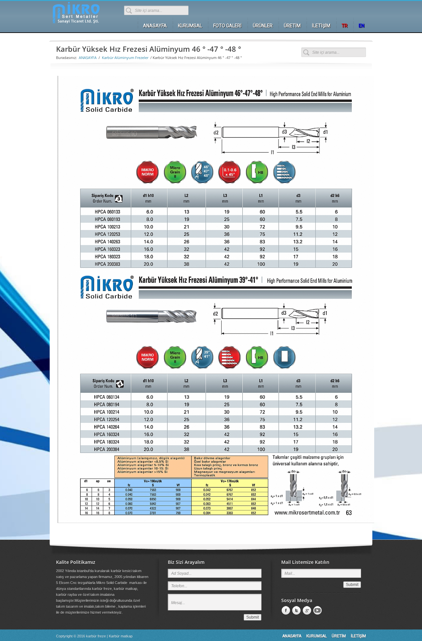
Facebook (285, 610)
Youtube (317, 610)
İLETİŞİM (358, 636)
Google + (306, 610)
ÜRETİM (339, 636)
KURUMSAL (316, 636)
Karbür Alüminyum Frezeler (125, 57)
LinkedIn (296, 610)
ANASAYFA (88, 57)
